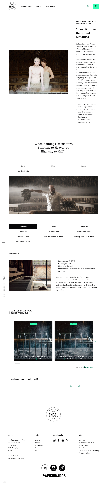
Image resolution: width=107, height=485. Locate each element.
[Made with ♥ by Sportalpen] (4, 482)
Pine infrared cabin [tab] (23, 242)
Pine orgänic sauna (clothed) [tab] (84, 237)
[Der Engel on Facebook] (58, 440)
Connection (26, 6)
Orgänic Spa (4, 287)
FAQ (36, 450)
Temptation (50, 6)
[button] (11, 341)
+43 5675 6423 (13, 456)
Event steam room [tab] (84, 232)
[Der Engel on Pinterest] (67, 440)
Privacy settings (84, 453)
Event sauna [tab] (23, 227)
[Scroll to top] (102, 477)
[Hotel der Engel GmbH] (12, 6)
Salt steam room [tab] (53, 232)
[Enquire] (88, 6)
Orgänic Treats (23, 171)
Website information (86, 443)
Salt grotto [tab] (84, 227)
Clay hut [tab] (53, 227)
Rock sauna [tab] (23, 232)
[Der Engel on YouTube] (63, 440)
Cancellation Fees (85, 448)
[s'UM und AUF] (62, 468)
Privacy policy (84, 445)
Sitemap (82, 440)
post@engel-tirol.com (16, 458)
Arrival (37, 443)
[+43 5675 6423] (71, 386)
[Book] (96, 6)
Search (37, 440)
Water (53, 166)
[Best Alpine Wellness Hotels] (53, 468)
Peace (83, 166)
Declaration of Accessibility (89, 450)
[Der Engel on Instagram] (54, 440)
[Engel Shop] (44, 468)
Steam (4, 278)
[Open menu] (4, 243)
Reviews (38, 448)
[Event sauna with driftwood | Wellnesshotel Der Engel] (30, 275)
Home (4, 295)
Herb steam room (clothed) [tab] (53, 237)
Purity (38, 6)
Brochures (39, 445)
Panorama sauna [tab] (23, 237)
